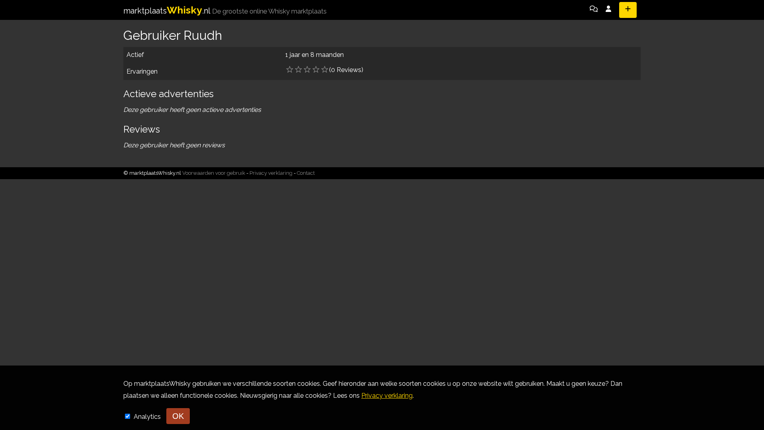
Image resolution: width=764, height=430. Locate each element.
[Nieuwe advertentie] (628, 10)
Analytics (148, 416)
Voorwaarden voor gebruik (213, 173)
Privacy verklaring (270, 173)
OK (178, 416)
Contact (306, 173)
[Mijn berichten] (594, 10)
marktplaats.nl (225, 11)
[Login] (608, 10)
